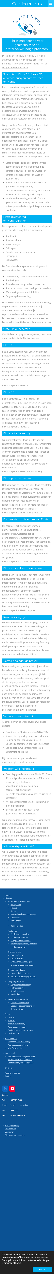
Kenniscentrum (11, 1038)
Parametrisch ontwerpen (21, 973)
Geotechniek (10, 1053)
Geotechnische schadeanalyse (23, 1006)
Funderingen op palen (20, 934)
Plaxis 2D (19, 55)
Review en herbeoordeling (19, 999)
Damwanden (16, 921)
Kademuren (15, 917)
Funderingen (13, 931)
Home (7, 895)
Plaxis (7, 1014)
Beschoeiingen (17, 926)
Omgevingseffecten (16, 981)
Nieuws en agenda (12, 1073)
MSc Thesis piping (15, 1048)
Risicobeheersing (18, 991)
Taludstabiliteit (17, 958)
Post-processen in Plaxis (18, 1045)
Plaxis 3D (31, 55)
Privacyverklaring (12, 1125)
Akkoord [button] (42, 1269)
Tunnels (14, 908)
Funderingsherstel (18, 947)
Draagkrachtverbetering (21, 940)
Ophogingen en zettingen (21, 962)
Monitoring (15, 994)
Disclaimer (9, 1132)
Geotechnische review (20, 1003)
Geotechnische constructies (19, 901)
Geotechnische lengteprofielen (23, 976)
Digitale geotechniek (16, 970)
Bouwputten (16, 905)
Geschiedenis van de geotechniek (21, 1056)
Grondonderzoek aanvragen (22, 965)
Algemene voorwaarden (15, 1135)
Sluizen (13, 911)
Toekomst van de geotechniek (20, 1060)
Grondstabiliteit (14, 952)
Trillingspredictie (17, 988)
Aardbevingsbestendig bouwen (24, 944)
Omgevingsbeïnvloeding (21, 985)
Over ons (9, 1068)
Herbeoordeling (17, 1009)
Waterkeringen (17, 955)
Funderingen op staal (19, 937)
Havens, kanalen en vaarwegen (23, 914)
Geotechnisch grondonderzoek (20, 1063)
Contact (8, 1076)
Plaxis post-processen (32, 59)
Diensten (8, 898)
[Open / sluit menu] (51, 3)
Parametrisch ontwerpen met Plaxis (20, 63)
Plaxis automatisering (16, 1024)
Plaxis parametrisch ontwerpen (20, 1030)
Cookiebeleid (10, 1129)
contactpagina (22, 1105)
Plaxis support (14, 1033)
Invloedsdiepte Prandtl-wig (19, 1042)
